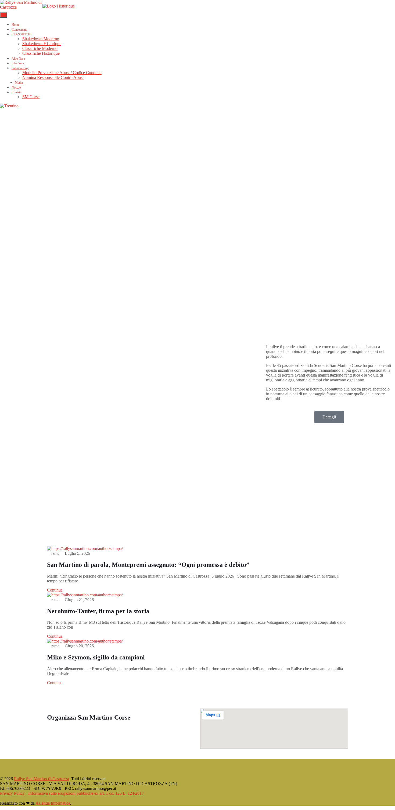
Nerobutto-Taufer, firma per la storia (98, 611)
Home (15, 25)
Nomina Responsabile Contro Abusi (53, 77)
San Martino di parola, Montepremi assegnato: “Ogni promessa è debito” (148, 564)
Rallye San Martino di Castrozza (41, 778)
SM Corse (31, 96)
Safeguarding (20, 68)
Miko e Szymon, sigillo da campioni (96, 657)
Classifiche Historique (41, 53)
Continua (55, 590)
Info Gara (18, 63)
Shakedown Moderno (40, 39)
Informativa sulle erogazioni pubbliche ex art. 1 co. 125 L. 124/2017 (86, 793)
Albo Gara (18, 58)
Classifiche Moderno (40, 48)
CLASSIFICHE (22, 34)
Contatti (16, 92)
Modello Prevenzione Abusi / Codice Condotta (62, 72)
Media (19, 83)
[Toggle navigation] (3, 15)
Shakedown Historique (41, 43)
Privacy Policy (12, 793)
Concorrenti (19, 29)
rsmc (55, 553)
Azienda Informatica (52, 803)
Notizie (16, 87)
